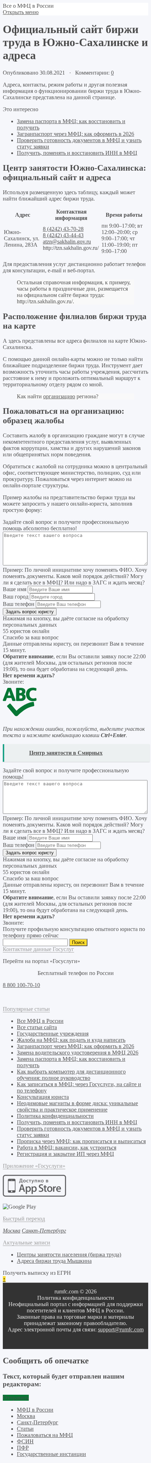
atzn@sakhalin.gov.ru (67, 242)
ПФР (23, 1448)
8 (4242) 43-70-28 (63, 229)
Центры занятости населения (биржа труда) (69, 1255)
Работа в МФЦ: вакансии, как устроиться (66, 1148)
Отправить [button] (16, 1398)
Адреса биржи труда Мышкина (54, 1261)
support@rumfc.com (121, 1329)
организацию (59, 396)
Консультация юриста (43, 1097)
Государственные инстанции (51, 1454)
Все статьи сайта (37, 1027)
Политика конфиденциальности (55, 1116)
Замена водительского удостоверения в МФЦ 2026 (77, 1053)
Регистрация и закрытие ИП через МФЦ (65, 1154)
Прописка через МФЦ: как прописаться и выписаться (81, 1141)
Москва (26, 1416)
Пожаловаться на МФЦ (45, 1435)
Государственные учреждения (52, 1034)
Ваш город (15, 597)
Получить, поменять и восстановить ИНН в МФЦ (77, 153)
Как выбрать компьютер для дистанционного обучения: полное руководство (71, 1075)
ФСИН (25, 1441)
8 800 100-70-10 (21, 985)
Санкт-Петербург (37, 1422)
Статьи (25, 1429)
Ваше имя (14, 589)
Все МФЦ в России (40, 1021)
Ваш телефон (18, 604)
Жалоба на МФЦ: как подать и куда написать (71, 1040)
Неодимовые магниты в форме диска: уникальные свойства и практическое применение (77, 1106)
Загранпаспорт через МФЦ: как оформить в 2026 (75, 134)
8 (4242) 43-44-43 (63, 235)
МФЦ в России (35, 1410)
